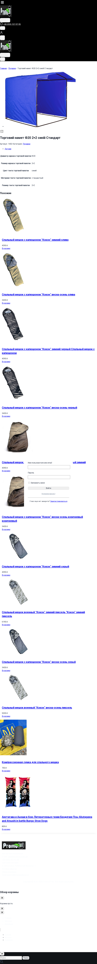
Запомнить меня (37, 483)
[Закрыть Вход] (2, 908)
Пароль (31, 473)
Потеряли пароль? (48, 494)
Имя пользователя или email (40, 463)
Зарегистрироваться (58, 501)
